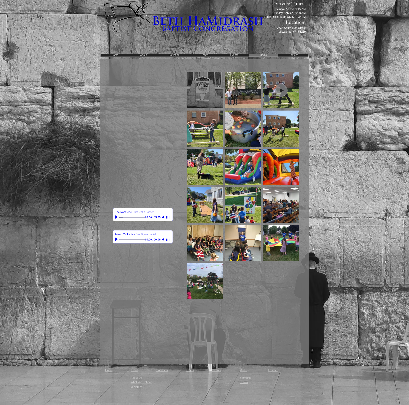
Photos (244, 382)
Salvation (162, 370)
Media (243, 370)
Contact (273, 370)
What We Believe (141, 382)
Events (216, 370)
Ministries (137, 387)
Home (108, 370)
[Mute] (163, 217)
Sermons (245, 377)
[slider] (168, 217)
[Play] (117, 217)
